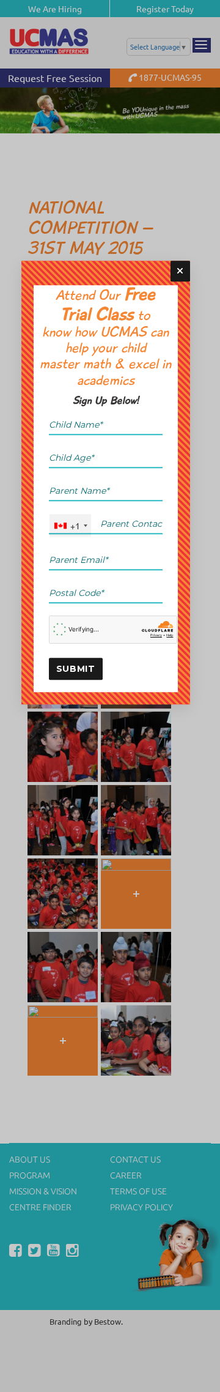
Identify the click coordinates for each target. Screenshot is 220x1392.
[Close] (180, 271)
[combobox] (70, 525)
